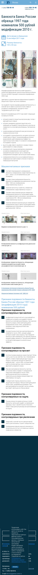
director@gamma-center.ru (14, 574)
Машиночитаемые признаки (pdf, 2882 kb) (14, 293)
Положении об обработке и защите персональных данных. (18, 559)
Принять (15, 567)
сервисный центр (29, 9)
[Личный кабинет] (36, 2)
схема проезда (29, 568)
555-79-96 (31, 7)
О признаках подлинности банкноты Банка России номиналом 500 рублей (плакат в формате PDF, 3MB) (18, 289)
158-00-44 (7, 7)
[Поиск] (30, 2)
